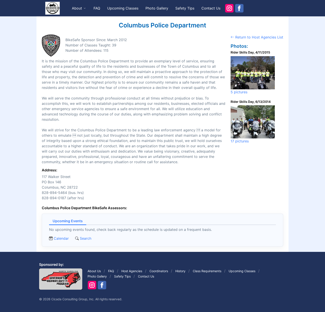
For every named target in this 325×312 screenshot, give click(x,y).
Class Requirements (207, 271)
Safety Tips (184, 8)
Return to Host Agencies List (258, 37)
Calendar (61, 238)
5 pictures (239, 92)
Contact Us (210, 8)
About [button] (77, 8)
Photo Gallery (156, 8)
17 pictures (240, 141)
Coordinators (158, 271)
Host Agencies (131, 271)
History (180, 271)
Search (85, 238)
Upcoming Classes (122, 8)
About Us (94, 271)
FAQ (97, 8)
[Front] (52, 8)
